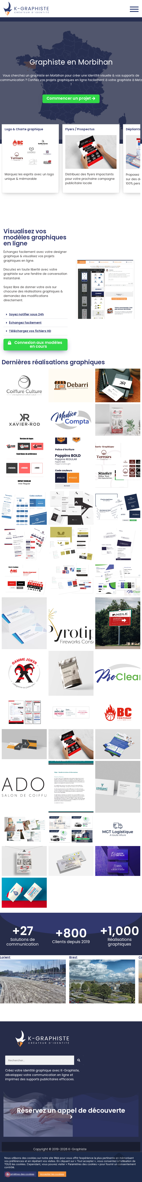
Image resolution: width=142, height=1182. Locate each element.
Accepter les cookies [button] (52, 1174)
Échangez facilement (25, 323)
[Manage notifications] (7, 1174)
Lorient (5, 957)
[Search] (78, 1060)
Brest (73, 957)
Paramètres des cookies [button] (20, 1174)
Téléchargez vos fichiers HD (30, 331)
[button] (35, 314)
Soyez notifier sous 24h (26, 314)
